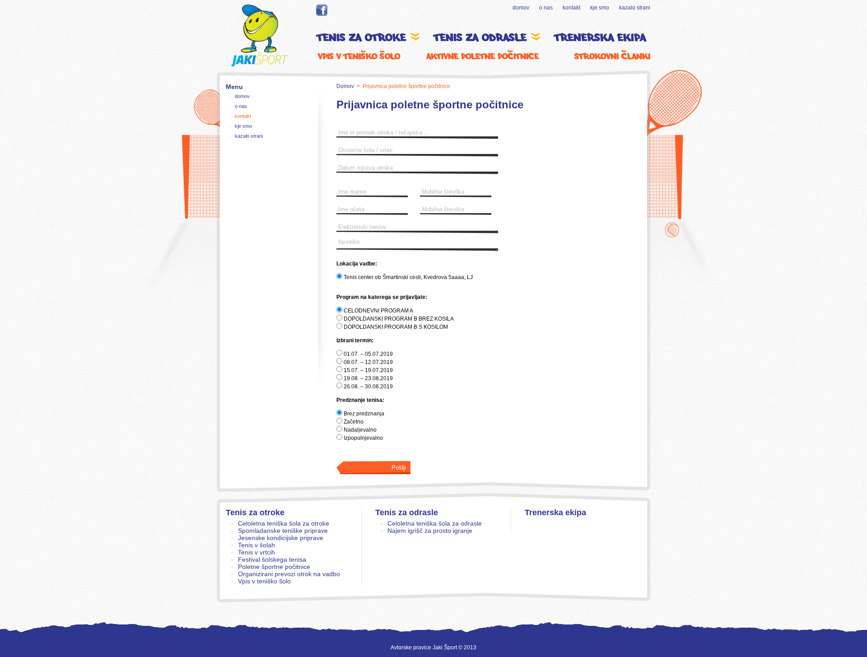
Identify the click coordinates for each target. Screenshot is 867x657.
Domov (345, 86)
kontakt (571, 8)
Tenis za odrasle (406, 512)
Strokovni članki (612, 56)
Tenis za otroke (255, 512)
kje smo (599, 8)
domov (521, 8)
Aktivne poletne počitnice (482, 56)
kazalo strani (634, 8)
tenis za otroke (363, 37)
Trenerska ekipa (600, 37)
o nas (546, 8)
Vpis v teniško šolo (359, 56)
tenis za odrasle (482, 37)
